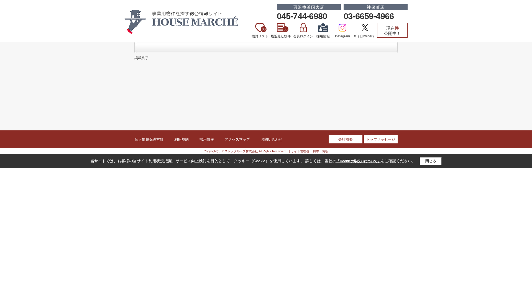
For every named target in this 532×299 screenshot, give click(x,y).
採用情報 (323, 36)
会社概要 (345, 139)
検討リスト (260, 32)
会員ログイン (303, 36)
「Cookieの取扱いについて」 (358, 161)
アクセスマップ (237, 139)
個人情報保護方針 (149, 139)
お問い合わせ (271, 139)
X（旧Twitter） (365, 36)
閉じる (430, 161)
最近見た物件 (281, 32)
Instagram (342, 36)
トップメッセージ (380, 139)
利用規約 (181, 139)
